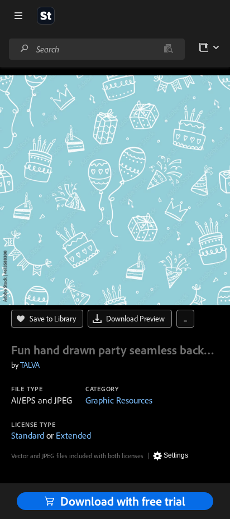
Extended (73, 435)
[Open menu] (18, 16)
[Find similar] (168, 49)
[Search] (24, 49)
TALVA (30, 365)
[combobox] (96, 49)
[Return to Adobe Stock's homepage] (46, 16)
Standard (27, 435)
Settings (176, 455)
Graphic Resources (118, 400)
